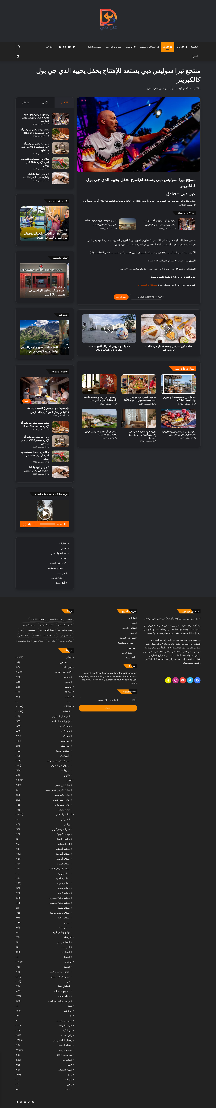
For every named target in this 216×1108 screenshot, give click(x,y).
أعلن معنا (60, 582)
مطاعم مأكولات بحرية (59, 898)
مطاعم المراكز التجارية (59, 868)
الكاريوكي (65, 819)
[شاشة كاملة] (24, 524)
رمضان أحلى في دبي (62, 1040)
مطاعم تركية (64, 873)
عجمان (69, 1065)
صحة (67, 1089)
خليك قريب (56, 577)
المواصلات (67, 937)
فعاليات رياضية (63, 750)
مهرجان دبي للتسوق (60, 765)
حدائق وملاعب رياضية (59, 971)
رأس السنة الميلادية (61, 721)
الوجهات (130, 46)
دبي (21, 630)
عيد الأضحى (64, 726)
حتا (70, 1015)
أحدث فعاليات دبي (37, 619)
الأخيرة (64, 102)
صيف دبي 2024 (95, 46)
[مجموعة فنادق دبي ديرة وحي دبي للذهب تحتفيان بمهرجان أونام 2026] (138, 384)
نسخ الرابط (121, 297)
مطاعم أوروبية (63, 858)
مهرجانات (65, 770)
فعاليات (36, 635)
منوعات (68, 1079)
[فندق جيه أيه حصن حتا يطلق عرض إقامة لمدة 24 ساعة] (99, 418)
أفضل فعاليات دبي (65, 624)
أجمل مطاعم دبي (55, 619)
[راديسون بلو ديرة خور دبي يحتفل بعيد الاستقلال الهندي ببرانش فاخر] (99, 384)
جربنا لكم (68, 1011)
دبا (69, 701)
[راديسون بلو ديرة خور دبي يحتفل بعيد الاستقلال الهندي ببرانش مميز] (178, 418)
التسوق (66, 966)
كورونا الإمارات (65, 1069)
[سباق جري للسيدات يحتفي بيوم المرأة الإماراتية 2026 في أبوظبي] (60, 163)
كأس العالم (65, 755)
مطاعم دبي (38, 641)
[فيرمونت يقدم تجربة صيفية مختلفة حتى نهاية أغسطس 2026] (127, 224)
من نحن (61, 573)
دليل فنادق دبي (66, 635)
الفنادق (166, 46)
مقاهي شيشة (63, 927)
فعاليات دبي (23, 635)
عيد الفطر (65, 745)
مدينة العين (64, 662)
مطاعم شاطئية (63, 878)
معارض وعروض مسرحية (58, 760)
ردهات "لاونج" (63, 834)
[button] (44, 513)
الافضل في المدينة (58, 563)
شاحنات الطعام (63, 839)
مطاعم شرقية (63, 883)
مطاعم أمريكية (63, 853)
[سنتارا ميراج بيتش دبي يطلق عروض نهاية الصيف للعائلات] (178, 384)
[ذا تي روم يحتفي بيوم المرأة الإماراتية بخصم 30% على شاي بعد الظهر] (60, 148)
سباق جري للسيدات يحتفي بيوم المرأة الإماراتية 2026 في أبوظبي (35, 162)
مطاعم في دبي (24, 641)
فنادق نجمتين (64, 809)
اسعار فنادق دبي (29, 624)
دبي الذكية (67, 1030)
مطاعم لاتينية (64, 893)
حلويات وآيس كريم (61, 829)
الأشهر (45, 102)
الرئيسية (194, 46)
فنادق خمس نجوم (61, 799)
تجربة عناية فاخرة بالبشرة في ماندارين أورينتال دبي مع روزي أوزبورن (142, 434)
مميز (70, 1074)
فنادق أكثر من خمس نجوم (57, 790)
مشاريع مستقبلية (55, 568)
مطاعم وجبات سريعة (60, 912)
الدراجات (66, 947)
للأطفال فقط (64, 986)
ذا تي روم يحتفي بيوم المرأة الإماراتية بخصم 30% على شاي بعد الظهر (35, 147)
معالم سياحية (64, 996)
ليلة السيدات (64, 844)
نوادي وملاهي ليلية (61, 932)
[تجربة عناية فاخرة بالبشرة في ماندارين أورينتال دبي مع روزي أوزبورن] (138, 418)
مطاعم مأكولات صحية (59, 903)
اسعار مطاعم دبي (65, 630)
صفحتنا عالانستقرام (147, 284)
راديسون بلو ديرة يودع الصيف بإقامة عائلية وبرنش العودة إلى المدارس (35, 117)
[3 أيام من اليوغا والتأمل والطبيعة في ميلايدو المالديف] (60, 178)
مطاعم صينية (64, 888)
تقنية (70, 1006)
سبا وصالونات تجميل (60, 976)
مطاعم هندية (64, 907)
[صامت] (29, 524)
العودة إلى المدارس (61, 716)
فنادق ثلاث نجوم (62, 795)
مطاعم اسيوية (63, 863)
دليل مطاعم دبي (49, 635)
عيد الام (66, 736)
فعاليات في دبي (66, 641)
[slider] (47, 524)
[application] (44, 513)
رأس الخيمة (66, 1035)
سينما (67, 981)
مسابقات (66, 677)
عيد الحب (65, 741)
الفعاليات (181, 46)
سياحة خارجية (65, 1050)
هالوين (67, 775)
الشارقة (68, 691)
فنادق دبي (51, 641)
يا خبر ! (195, 56)
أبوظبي (69, 619)
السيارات (66, 952)
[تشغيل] (65, 524)
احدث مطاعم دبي (46, 624)
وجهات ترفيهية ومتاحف (59, 1001)
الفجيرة (68, 696)
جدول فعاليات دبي (47, 630)
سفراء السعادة (65, 1045)
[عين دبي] (108, 21)
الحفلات (66, 711)
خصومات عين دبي (114, 46)
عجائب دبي (67, 1060)
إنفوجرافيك (67, 667)
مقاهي (67, 922)
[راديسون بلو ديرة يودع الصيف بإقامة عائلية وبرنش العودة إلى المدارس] (186, 224)
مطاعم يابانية (64, 917)
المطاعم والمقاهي (148, 46)
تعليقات (25, 102)
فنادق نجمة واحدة (61, 804)
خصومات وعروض (64, 1020)
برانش (67, 824)
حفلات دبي (31, 630)
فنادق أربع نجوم (62, 785)
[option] (44, 223)
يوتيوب (67, 682)
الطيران (66, 957)
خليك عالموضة (65, 1025)
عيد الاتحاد (65, 731)
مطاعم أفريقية (63, 849)
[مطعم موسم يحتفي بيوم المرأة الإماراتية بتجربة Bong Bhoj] (60, 134)
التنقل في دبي (63, 942)
